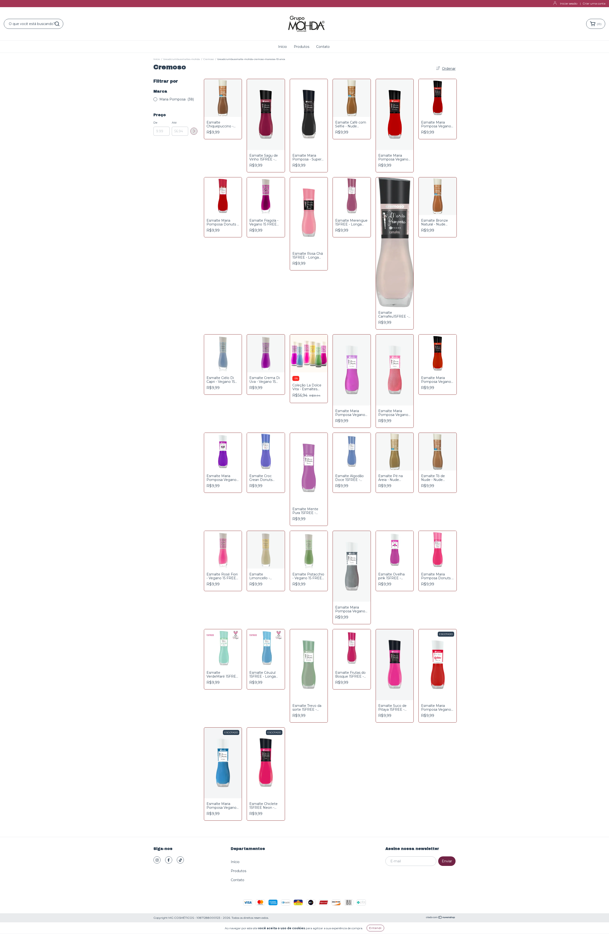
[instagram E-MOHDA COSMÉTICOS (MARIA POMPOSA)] (157, 860)
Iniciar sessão (568, 3)
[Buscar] (57, 24)
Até (174, 122)
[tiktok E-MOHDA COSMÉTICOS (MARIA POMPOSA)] (180, 860)
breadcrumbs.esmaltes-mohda (181, 59)
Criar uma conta (594, 3)
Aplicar (193, 131)
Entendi (375, 928)
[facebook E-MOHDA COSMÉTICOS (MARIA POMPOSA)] (168, 860)
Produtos (301, 47)
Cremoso (208, 59)
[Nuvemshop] (441, 918)
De (155, 122)
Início (282, 47)
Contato (323, 47)
